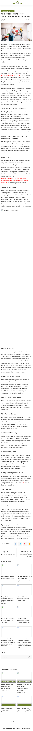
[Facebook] (15, 544)
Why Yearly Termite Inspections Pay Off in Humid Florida (23, 598)
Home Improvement (7, 11)
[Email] (29, 544)
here (23, 483)
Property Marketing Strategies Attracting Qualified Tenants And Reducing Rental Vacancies (7, 600)
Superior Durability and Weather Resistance (7, 710)
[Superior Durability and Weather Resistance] (8, 701)
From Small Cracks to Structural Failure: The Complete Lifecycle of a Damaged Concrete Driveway (8, 642)
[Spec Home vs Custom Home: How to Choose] (8, 569)
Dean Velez (7, 19)
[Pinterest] (25, 544)
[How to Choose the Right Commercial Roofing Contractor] (8, 611)
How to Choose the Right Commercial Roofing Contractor (8, 620)
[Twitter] (20, 544)
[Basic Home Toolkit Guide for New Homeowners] (8, 677)
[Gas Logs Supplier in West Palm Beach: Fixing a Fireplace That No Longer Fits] (24, 569)
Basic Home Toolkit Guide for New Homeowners (7, 686)
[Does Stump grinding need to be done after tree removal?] (24, 701)
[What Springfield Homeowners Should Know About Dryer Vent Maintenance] (24, 611)
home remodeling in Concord (11, 75)
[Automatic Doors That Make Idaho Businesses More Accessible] (24, 677)
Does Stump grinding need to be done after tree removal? (24, 710)
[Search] (30, 2)
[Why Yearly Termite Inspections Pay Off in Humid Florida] (24, 589)
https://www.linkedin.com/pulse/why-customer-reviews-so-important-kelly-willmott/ (14, 180)
